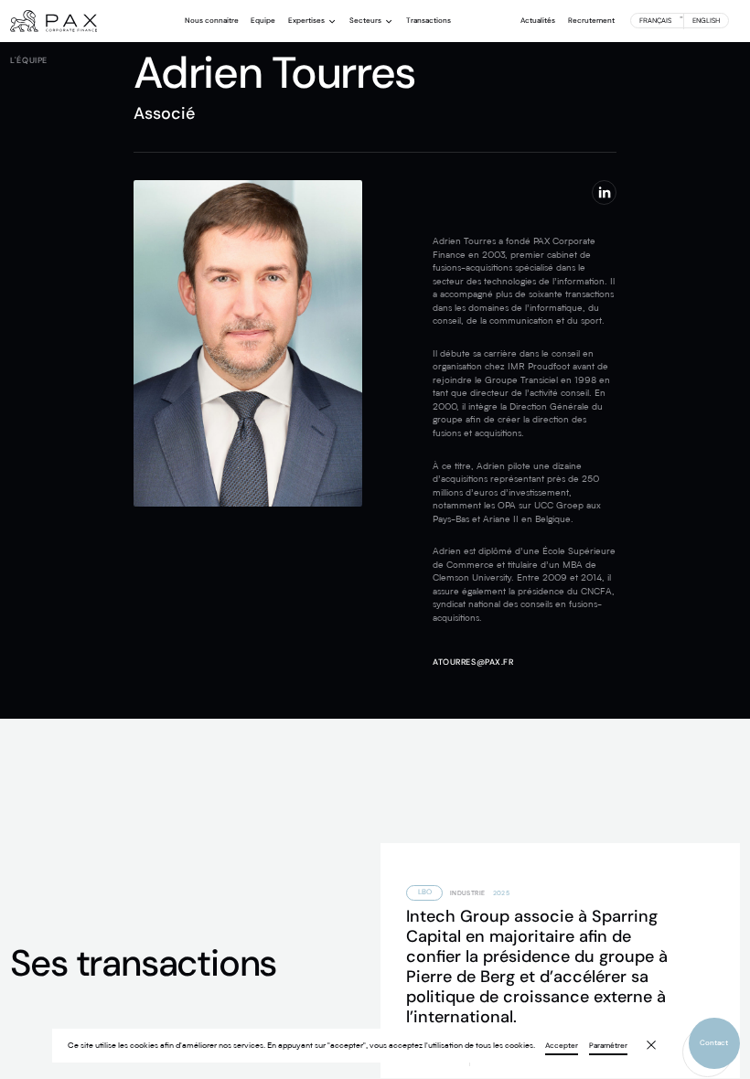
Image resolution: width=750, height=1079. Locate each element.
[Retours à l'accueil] (53, 21)
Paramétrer (608, 1046)
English (706, 21)
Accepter (561, 1046)
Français (655, 21)
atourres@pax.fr (473, 662)
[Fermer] (644, 1038)
